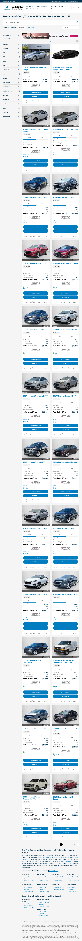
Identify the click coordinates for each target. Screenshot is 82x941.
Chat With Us (35, 96)
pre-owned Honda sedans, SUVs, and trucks (56, 857)
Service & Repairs (37, 9)
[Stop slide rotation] (77, 41)
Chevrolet (21, 27)
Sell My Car (29, 9)
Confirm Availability (36, 92)
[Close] (80, 924)
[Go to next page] (78, 844)
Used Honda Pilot (59, 887)
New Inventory (29, 6)
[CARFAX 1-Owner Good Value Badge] (26, 421)
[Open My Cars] (73, 7)
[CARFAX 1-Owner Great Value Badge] (26, 156)
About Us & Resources (50, 9)
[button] (35, 72)
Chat (64, 930)
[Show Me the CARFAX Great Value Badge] (56, 154)
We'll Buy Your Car (67, 861)
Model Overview (29, 880)
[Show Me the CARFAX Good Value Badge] (26, 222)
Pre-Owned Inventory (41, 6)
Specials (59, 6)
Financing (52, 6)
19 (74, 844)
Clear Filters (30, 27)
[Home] (7, 8)
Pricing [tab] (29, 76)
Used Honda (53, 871)
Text (71, 930)
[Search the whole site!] (78, 7)
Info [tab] (42, 76)
